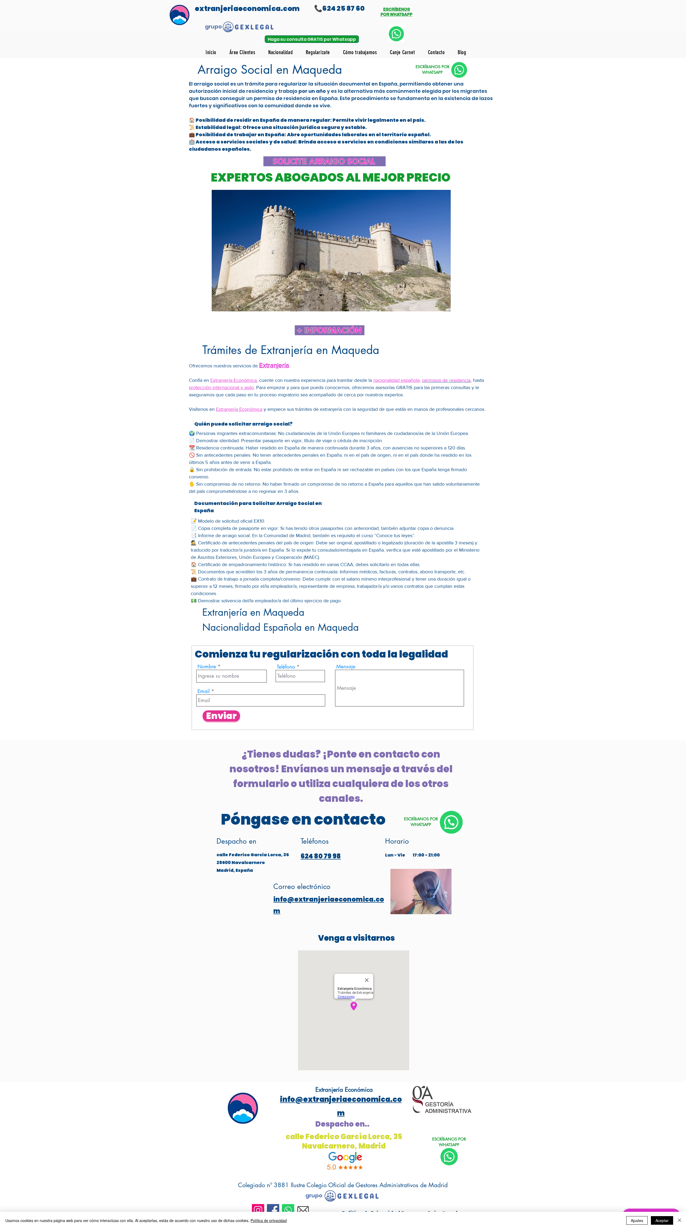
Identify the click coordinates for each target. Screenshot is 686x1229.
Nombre (206, 666)
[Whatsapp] (288, 1210)
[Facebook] (273, 1210)
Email (203, 691)
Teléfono (286, 666)
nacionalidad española (396, 380)
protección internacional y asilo (221, 387)
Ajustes (637, 1220)
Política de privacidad (269, 1220)
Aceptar (662, 1220)
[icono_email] (303, 1210)
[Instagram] (258, 1210)
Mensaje (345, 666)
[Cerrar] (679, 1220)
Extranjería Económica (233, 380)
